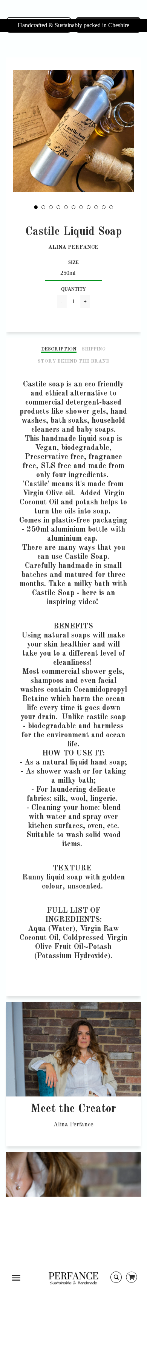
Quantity (73, 289)
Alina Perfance (73, 247)
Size (73, 262)
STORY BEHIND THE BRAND (73, 361)
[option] (74, 131)
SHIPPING (94, 349)
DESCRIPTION (59, 349)
